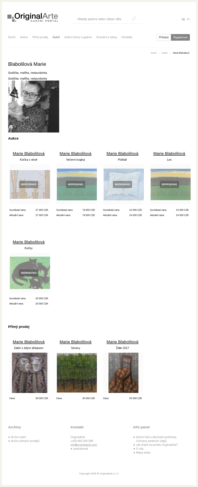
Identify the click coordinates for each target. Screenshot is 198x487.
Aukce (24, 37)
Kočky (29, 248)
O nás (139, 448)
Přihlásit (164, 37)
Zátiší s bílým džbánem (29, 348)
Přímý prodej (40, 37)
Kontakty (127, 37)
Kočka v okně (28, 159)
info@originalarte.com (84, 444)
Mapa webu (143, 452)
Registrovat (180, 37)
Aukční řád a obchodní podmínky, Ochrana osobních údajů (156, 439)
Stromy (75, 348)
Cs (183, 19)
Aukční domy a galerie (78, 37)
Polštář (122, 159)
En (188, 19)
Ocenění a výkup (106, 37)
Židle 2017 (122, 348)
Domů (11, 37)
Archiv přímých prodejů (25, 440)
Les (169, 159)
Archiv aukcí (18, 437)
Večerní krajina (75, 159)
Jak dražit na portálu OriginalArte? (157, 444)
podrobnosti (80, 448)
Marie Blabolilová (29, 153)
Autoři (56, 37)
